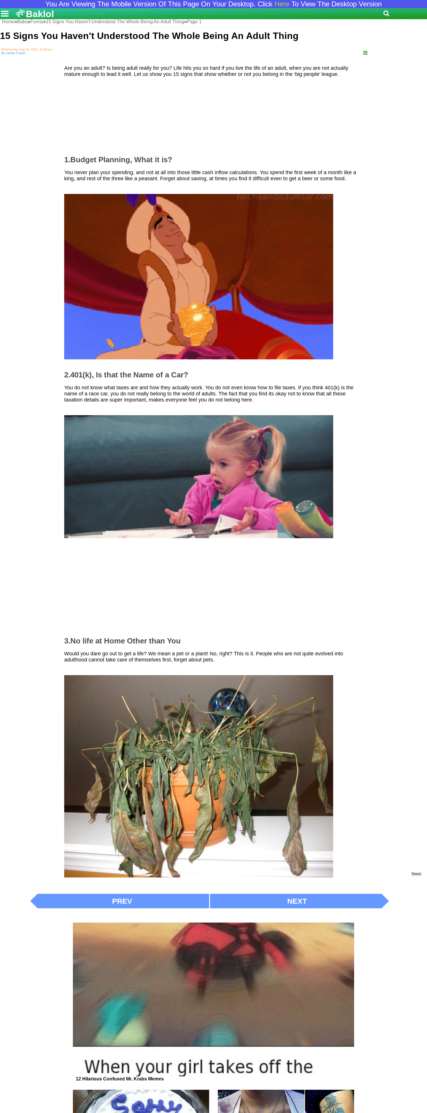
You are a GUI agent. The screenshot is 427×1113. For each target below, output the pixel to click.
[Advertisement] (213, 113)
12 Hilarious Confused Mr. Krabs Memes (120, 1078)
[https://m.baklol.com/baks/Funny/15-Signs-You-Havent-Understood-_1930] (365, 53)
